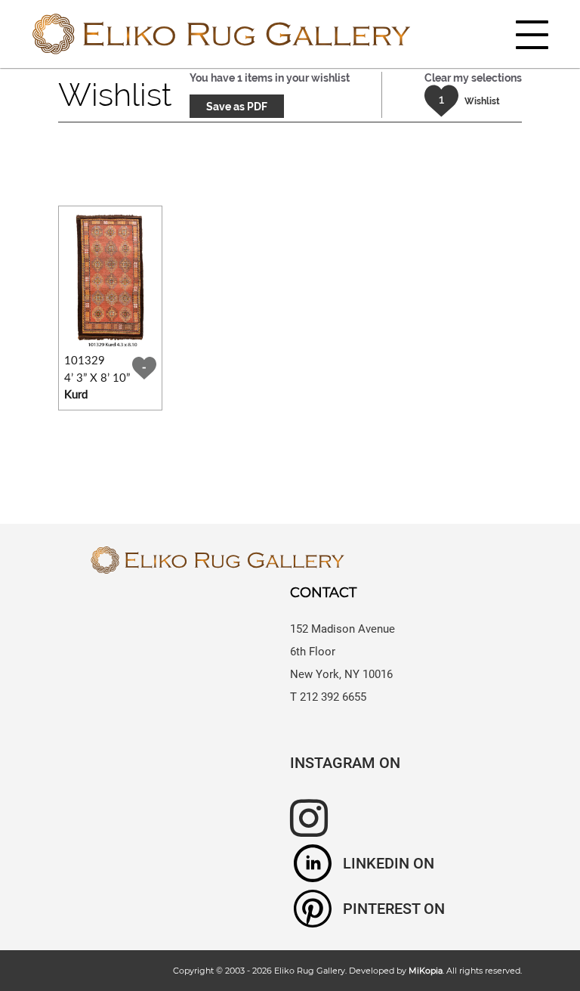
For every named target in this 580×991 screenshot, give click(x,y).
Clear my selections (473, 78)
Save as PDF (236, 107)
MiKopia (426, 970)
